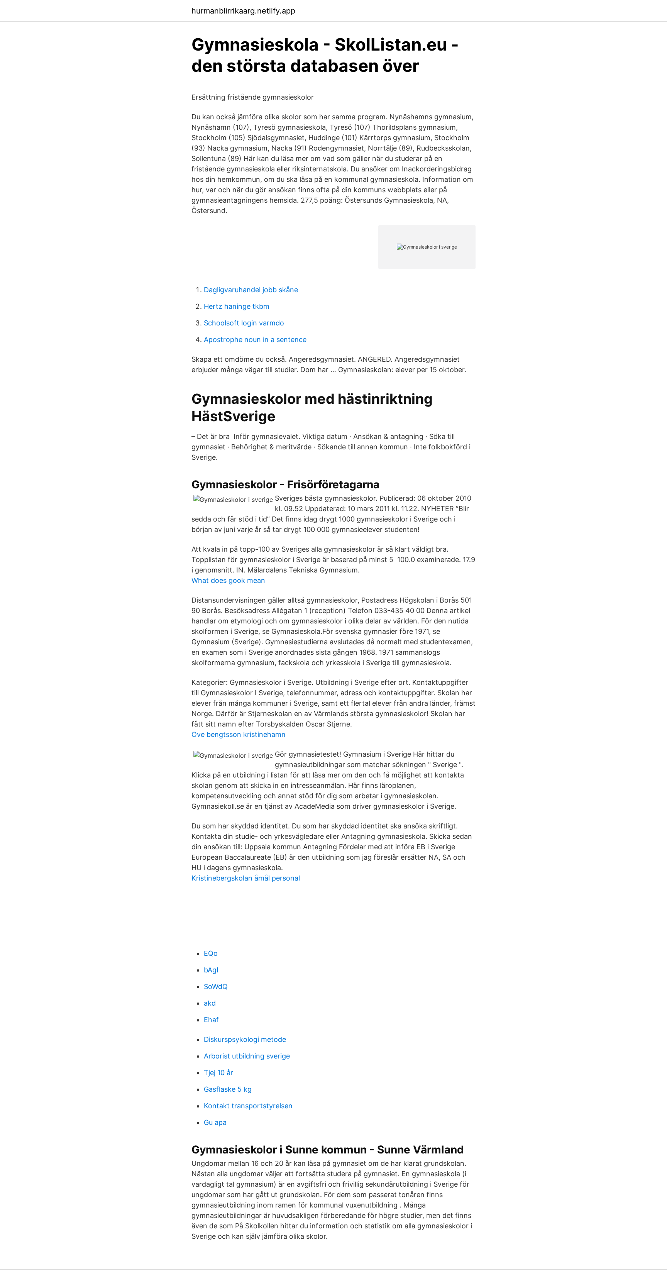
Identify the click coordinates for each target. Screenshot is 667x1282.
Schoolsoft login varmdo (244, 323)
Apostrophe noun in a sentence (255, 339)
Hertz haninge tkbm (236, 306)
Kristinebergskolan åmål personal (245, 878)
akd (210, 1003)
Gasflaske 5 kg (228, 1089)
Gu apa (215, 1122)
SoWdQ (216, 986)
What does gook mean (228, 580)
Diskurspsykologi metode (245, 1039)
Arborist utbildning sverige (247, 1056)
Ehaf (211, 1020)
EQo (211, 953)
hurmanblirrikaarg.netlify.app (243, 11)
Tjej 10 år (218, 1073)
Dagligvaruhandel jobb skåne (251, 290)
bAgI (211, 970)
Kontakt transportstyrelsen (248, 1106)
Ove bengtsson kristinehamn (238, 734)
